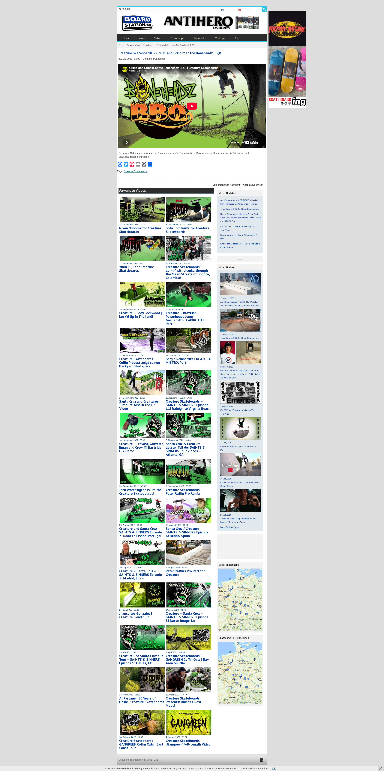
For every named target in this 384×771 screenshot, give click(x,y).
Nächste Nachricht (252, 185)
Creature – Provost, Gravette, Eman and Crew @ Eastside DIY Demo (141, 447)
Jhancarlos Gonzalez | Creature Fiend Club (135, 615)
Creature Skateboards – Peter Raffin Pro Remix (184, 491)
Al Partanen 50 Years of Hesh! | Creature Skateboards (141, 700)
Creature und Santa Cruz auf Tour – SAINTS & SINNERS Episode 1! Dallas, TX (141, 659)
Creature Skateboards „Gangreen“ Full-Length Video (188, 742)
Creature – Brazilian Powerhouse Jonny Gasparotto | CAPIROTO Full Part (187, 318)
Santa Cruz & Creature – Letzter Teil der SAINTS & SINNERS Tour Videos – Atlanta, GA (185, 449)
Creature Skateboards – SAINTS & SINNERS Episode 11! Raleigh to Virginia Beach (188, 405)
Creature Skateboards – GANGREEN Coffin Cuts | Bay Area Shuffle (187, 659)
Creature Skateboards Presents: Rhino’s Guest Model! (183, 702)
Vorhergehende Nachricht (226, 185)
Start (126, 38)
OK (274, 768)
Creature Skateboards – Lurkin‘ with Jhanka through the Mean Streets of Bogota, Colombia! (188, 272)
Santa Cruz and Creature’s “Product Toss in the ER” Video (139, 405)
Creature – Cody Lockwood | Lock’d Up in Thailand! (140, 315)
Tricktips (220, 38)
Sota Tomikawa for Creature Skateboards (187, 230)
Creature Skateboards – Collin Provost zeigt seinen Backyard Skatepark (139, 362)
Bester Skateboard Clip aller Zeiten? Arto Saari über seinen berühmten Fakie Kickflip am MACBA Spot (240, 217)
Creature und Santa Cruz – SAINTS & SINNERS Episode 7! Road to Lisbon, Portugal (140, 532)
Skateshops (177, 38)
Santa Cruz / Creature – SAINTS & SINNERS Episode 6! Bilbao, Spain (187, 532)
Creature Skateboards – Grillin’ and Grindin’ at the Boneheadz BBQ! (169, 53)
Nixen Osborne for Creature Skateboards (140, 230)
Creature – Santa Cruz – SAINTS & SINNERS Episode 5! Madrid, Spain (140, 574)
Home (121, 45)
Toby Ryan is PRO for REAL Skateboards (239, 209)
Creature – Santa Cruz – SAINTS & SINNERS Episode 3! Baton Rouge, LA (187, 617)
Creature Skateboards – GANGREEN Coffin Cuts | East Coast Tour (141, 744)
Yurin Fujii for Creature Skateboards (136, 269)
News (142, 38)
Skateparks (199, 38)
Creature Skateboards (135, 171)
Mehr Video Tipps (229, 527)
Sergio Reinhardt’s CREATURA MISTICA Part (188, 361)
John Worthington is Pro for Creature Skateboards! (140, 491)
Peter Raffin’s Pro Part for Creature (185, 573)
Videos (158, 38)
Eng (236, 38)
